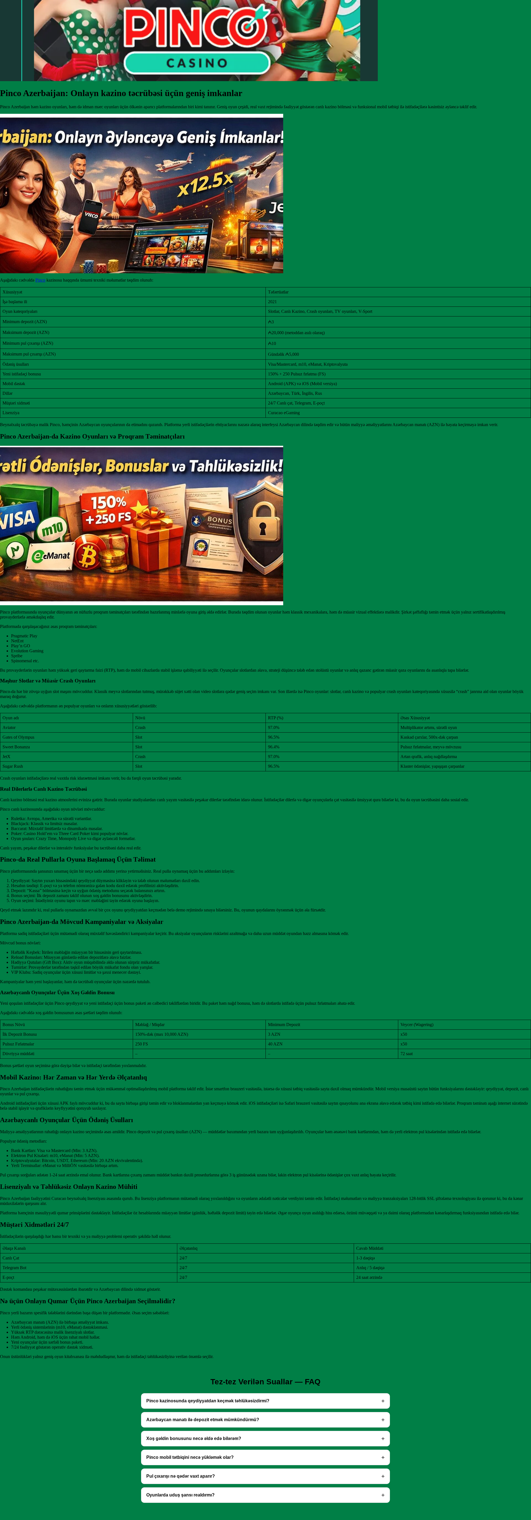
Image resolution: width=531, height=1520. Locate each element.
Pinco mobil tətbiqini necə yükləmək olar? (190, 1457)
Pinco (40, 280)
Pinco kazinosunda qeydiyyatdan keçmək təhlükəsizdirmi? (207, 1400)
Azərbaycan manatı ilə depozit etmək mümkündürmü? (202, 1419)
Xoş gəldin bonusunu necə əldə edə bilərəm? (193, 1438)
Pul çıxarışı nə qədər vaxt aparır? (180, 1476)
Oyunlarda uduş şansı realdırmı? (180, 1495)
